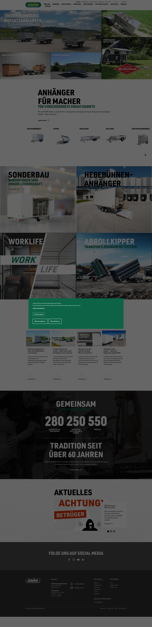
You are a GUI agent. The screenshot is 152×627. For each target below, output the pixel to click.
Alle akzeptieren (40, 321)
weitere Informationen (39, 308)
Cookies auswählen (38, 314)
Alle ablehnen (55, 321)
